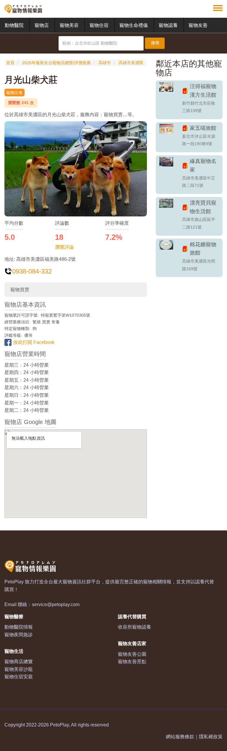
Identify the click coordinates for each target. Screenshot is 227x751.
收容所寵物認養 (134, 626)
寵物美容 (69, 25)
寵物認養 (168, 25)
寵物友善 (198, 25)
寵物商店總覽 (18, 661)
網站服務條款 (180, 736)
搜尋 (155, 43)
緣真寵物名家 (203, 165)
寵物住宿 (99, 25)
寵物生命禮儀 (133, 25)
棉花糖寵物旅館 (203, 249)
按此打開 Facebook (33, 342)
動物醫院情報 (18, 626)
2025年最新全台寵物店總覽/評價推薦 (56, 62)
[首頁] (23, 9)
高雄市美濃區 (131, 62)
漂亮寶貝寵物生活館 (203, 207)
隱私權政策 (211, 736)
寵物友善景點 (132, 661)
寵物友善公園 (132, 654)
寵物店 (42, 25)
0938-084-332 (32, 271)
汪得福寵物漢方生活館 (203, 90)
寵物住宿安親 (18, 676)
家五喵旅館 (203, 128)
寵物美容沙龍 (18, 669)
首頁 (10, 62)
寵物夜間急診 (18, 634)
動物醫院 (14, 25)
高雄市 (104, 62)
